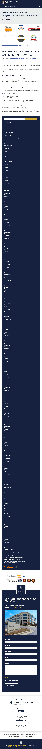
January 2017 (6, 513)
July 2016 (6, 529)
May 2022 (6, 329)
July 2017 (6, 494)
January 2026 (6, 190)
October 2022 (6, 316)
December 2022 (7, 309)
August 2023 (6, 283)
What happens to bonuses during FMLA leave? (13, 557)
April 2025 (6, 219)
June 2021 (6, 364)
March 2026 (6, 183)
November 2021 (7, 348)
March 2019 (6, 445)
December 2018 (7, 455)
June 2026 (6, 174)
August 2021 (6, 358)
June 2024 (6, 251)
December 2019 (7, 423)
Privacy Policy (16, 746)
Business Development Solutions (27, 746)
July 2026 (6, 170)
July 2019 (6, 432)
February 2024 (7, 264)
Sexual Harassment (8, 141)
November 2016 (7, 516)
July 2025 (6, 209)
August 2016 (6, 526)
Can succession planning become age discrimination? (15, 552)
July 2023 (6, 287)
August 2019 (6, 429)
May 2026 (6, 177)
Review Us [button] (21, 711)
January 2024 (6, 267)
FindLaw (37, 746)
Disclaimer (7, 677)
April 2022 (6, 332)
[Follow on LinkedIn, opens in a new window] (24, 708)
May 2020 (6, 406)
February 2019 (7, 448)
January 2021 (6, 380)
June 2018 (6, 471)
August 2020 (6, 397)
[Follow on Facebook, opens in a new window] (17, 708)
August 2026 (6, 167)
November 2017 (7, 481)
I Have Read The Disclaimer (12, 680)
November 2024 (7, 235)
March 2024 (6, 261)
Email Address (8, 651)
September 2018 (7, 465)
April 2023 (6, 296)
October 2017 (6, 484)
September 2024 (7, 241)
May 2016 (6, 536)
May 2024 (6, 254)
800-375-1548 (12, 6)
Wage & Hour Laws (7, 151)
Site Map (10, 746)
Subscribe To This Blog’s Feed (10, 564)
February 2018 (7, 474)
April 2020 (6, 410)
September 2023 (7, 280)
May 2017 (6, 500)
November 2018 (7, 458)
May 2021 (6, 368)
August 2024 (6, 245)
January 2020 (6, 419)
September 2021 (7, 355)
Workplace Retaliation (8, 158)
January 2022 (6, 342)
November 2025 (7, 196)
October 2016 (6, 520)
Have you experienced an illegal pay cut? (12, 559)
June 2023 (6, 290)
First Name (7, 639)
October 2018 (6, 461)
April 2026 (6, 180)
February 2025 (7, 225)
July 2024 (6, 248)
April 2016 (6, 539)
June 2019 (6, 435)
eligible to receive (19, 78)
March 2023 (6, 300)
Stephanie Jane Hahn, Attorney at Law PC (16, 58)
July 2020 (6, 400)
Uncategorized (7, 148)
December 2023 (7, 271)
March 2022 (6, 335)
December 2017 (7, 477)
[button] (38, 6)
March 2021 (6, 374)
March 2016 (6, 542)
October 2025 (6, 199)
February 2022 (7, 338)
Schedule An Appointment (21, 728)
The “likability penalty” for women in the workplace (14, 555)
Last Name (7, 645)
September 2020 (7, 393)
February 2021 (7, 377)
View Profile (18, 562)
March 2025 (6, 222)
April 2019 (6, 442)
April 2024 (6, 258)
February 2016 (7, 545)
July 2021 (6, 361)
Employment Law (7, 135)
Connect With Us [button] (6, 20)
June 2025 (6, 212)
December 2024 (7, 232)
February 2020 (7, 416)
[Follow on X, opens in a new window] (21, 708)
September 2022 (7, 319)
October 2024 (6, 238)
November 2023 (7, 274)
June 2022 (6, 326)
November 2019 (7, 426)
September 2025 (7, 203)
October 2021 (6, 351)
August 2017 (6, 490)
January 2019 (6, 452)
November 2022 (7, 313)
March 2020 (6, 413)
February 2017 (7, 510)
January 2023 (6, 306)
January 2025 (6, 229)
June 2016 (6, 532)
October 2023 (6, 277)
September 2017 (7, 487)
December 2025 (7, 193)
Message (7, 663)
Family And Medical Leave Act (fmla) (11, 138)
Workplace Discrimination (9, 154)
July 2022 (6, 322)
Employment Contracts (8, 132)
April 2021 (6, 371)
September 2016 (7, 523)
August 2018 (6, 468)
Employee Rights (7, 129)
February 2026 (7, 186)
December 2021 (7, 345)
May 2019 (6, 439)
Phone (6, 657)
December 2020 (7, 384)
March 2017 (6, 507)
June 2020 (6, 403)
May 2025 (6, 216)
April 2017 (6, 503)
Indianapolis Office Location (21, 720)
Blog (5, 125)
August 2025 (6, 206)
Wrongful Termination (8, 161)
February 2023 (7, 303)
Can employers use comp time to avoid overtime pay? (15, 553)
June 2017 (6, 497)
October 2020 (6, 390)
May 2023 (6, 293)
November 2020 (7, 387)
